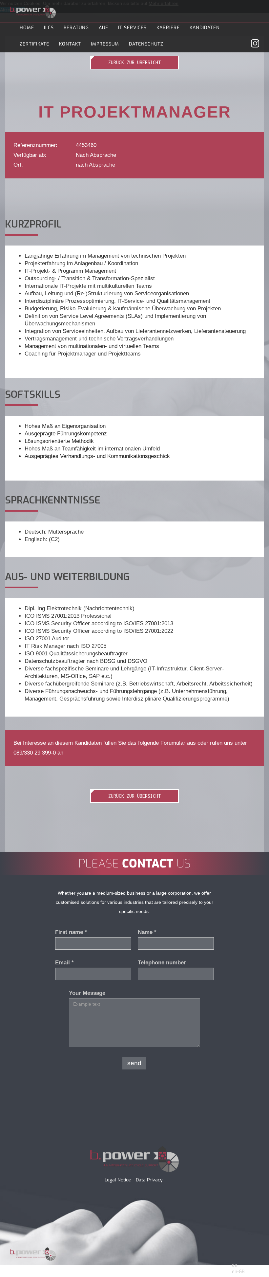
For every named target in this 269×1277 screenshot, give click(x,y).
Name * (147, 932)
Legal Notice (118, 1180)
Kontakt (70, 44)
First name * (71, 932)
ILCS (49, 28)
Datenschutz (146, 44)
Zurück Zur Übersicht (134, 62)
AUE (103, 28)
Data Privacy (149, 1180)
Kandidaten (205, 28)
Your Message (87, 993)
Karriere (168, 28)
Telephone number (162, 962)
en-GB (238, 1271)
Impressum (105, 44)
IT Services (132, 28)
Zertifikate (34, 44)
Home (27, 28)
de (234, 1265)
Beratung (76, 28)
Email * (64, 962)
